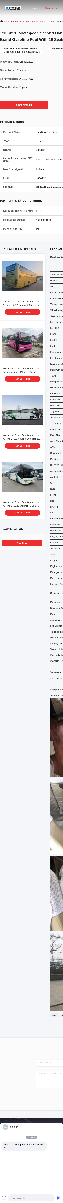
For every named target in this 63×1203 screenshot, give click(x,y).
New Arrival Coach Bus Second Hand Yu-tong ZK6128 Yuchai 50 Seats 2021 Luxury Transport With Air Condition (22, 305)
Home (34, 8)
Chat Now (22, 105)
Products (51, 8)
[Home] (13, 8)
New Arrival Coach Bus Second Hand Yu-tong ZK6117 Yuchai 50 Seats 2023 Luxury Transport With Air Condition (22, 439)
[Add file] (4, 1197)
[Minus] (58, 1127)
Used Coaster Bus (34, 21)
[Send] (58, 1197)
